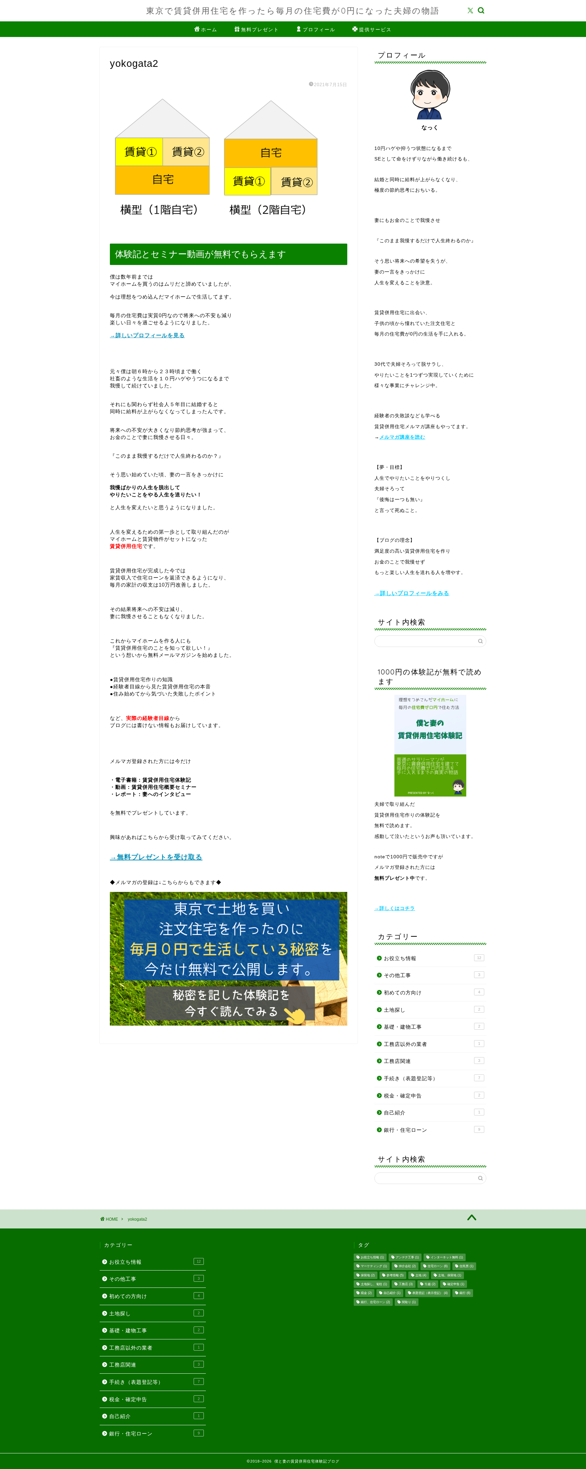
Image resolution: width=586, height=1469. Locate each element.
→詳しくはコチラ (394, 908)
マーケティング (374, 1266)
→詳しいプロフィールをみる (411, 593)
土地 (420, 1275)
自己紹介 (432, 1112)
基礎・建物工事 (432, 1027)
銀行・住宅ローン (432, 1130)
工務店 (406, 1284)
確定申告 (455, 1284)
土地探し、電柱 (374, 1284)
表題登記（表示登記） (430, 1293)
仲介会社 (407, 1266)
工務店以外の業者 (432, 1044)
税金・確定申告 (432, 1096)
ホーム (209, 29)
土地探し (432, 1010)
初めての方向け (432, 992)
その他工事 (432, 975)
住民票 (466, 1266)
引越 (430, 1284)
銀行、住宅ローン (375, 1302)
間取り (409, 1302)
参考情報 (395, 1275)
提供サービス (375, 29)
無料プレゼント (260, 29)
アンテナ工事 (407, 1257)
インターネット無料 (447, 1257)
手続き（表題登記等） (432, 1078)
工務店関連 (432, 1061)
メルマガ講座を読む (402, 437)
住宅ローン (438, 1266)
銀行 (465, 1293)
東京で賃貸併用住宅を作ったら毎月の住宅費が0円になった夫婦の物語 (293, 10)
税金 (366, 1293)
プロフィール (319, 29)
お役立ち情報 (432, 958)
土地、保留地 (449, 1275)
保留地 (368, 1275)
